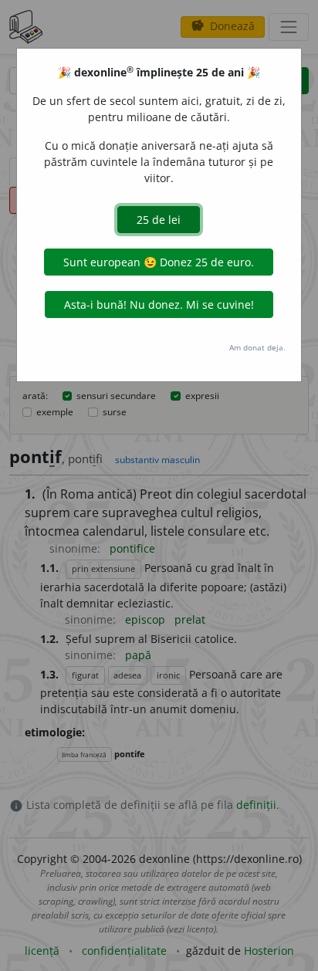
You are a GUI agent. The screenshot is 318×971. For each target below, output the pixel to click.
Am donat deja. (257, 347)
